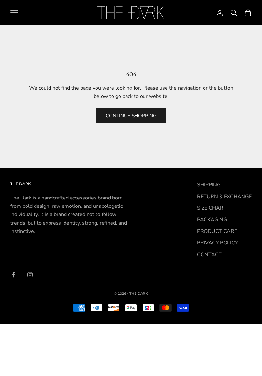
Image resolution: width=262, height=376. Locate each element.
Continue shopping (131, 115)
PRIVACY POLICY (217, 242)
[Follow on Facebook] (13, 274)
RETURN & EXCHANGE (224, 196)
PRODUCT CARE (217, 231)
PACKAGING (212, 219)
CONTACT (209, 254)
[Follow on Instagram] (30, 274)
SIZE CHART (212, 208)
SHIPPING (209, 184)
